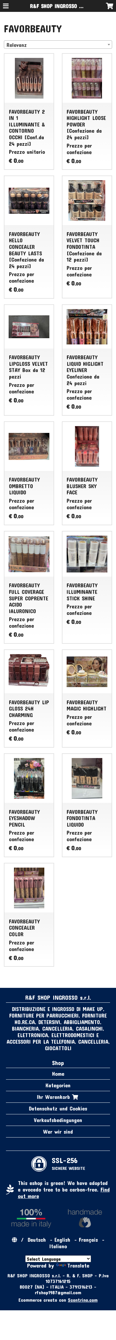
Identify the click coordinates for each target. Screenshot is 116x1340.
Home (58, 1073)
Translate (78, 1265)
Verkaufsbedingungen (58, 1120)
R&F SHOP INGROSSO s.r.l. (60, 6)
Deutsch (37, 1239)
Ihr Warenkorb (54, 1097)
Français (88, 1239)
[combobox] (58, 44)
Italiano (58, 1246)
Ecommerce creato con (58, 1300)
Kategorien (58, 1085)
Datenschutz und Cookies (58, 1108)
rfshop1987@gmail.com (58, 1292)
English (62, 1239)
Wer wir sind (58, 1131)
